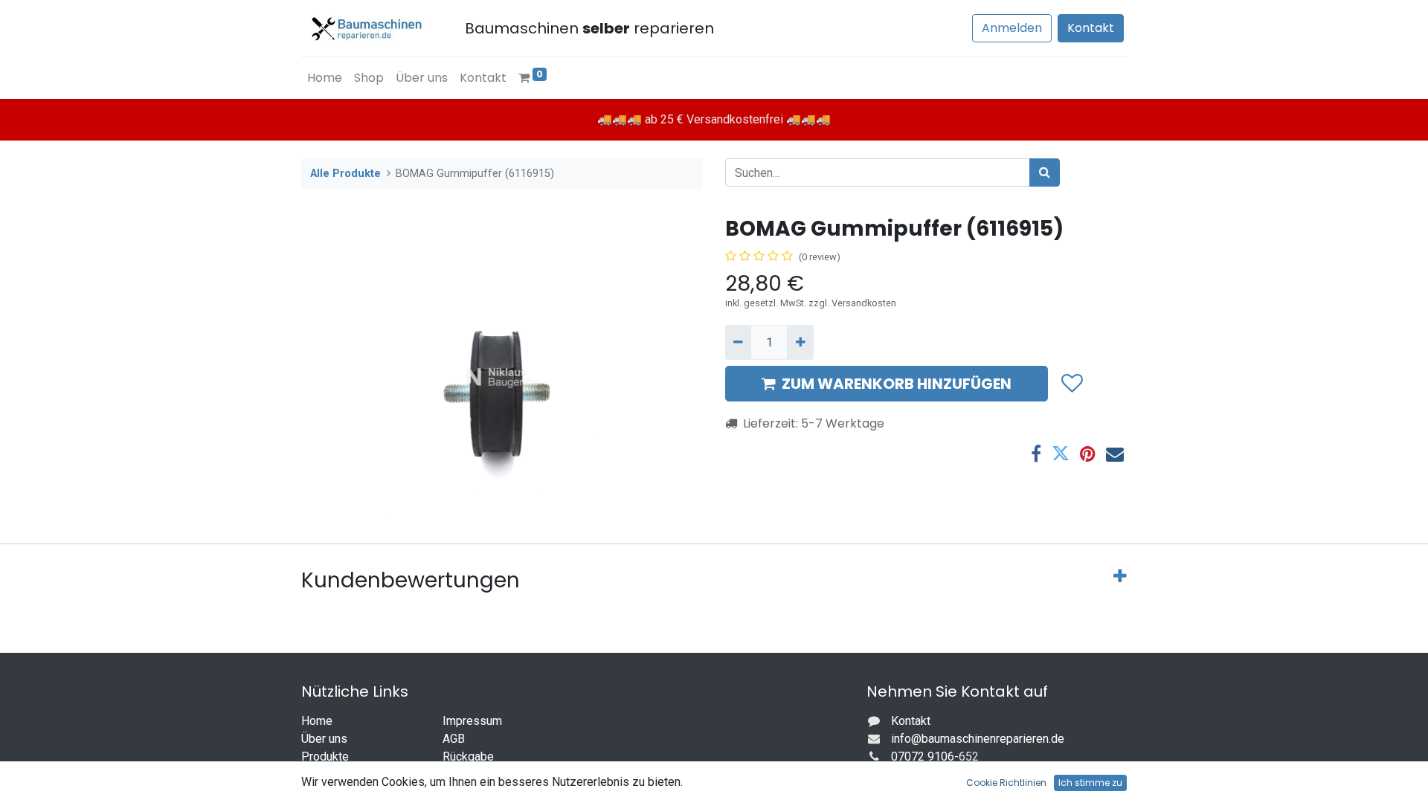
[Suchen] (1044, 172)
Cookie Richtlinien (1006, 782)
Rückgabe (468, 756)
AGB (454, 739)
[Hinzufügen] (800, 342)
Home (316, 721)
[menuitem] (324, 78)
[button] (1071, 384)
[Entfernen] (738, 342)
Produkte (325, 756)
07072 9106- (925, 756)
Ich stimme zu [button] (1090, 782)
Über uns (324, 739)
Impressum (472, 721)
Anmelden (1012, 27)
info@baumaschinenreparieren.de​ (977, 739)
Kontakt (1090, 27)
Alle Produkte (345, 173)
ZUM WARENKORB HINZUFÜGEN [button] (897, 383)
